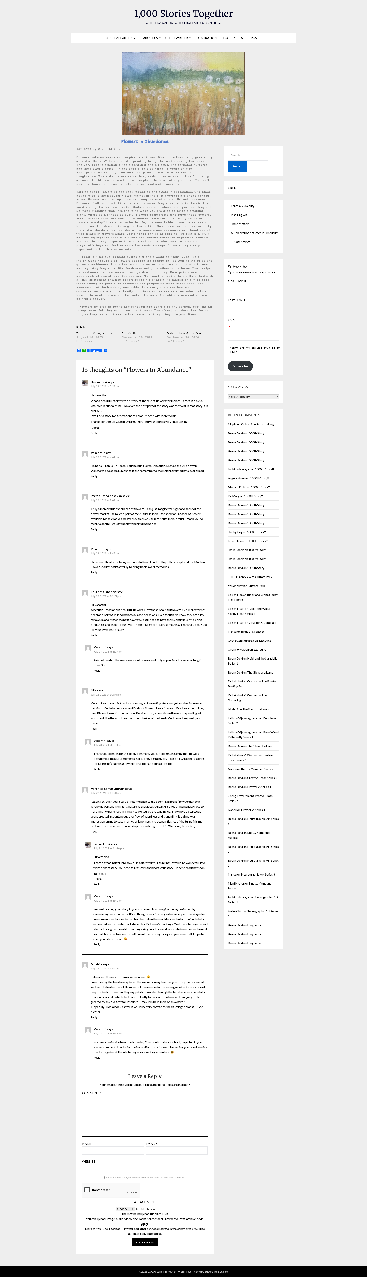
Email (151, 1143)
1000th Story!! (240, 241)
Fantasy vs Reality (242, 206)
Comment (91, 1093)
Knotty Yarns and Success (257, 769)
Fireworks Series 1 (259, 787)
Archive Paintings (121, 37)
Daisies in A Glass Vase (185, 333)
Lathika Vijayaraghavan (243, 718)
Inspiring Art (239, 215)
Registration (205, 37)
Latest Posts (250, 37)
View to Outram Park (258, 576)
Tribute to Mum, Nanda (94, 333)
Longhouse (254, 925)
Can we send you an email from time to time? (255, 350)
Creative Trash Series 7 (262, 778)
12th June (264, 640)
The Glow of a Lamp (260, 672)
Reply (94, 433)
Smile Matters (240, 224)
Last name (236, 300)
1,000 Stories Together (183, 13)
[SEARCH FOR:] (248, 155)
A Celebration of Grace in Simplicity (254, 232)
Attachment (145, 1202)
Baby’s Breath (133, 333)
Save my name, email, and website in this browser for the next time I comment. (145, 1177)
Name (87, 1143)
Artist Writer (176, 37)
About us (150, 37)
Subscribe (240, 366)
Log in (232, 187)
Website (88, 1161)
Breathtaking (265, 424)
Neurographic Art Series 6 (258, 874)
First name (237, 280)
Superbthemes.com (216, 1271)
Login (228, 37)
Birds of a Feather (252, 631)
